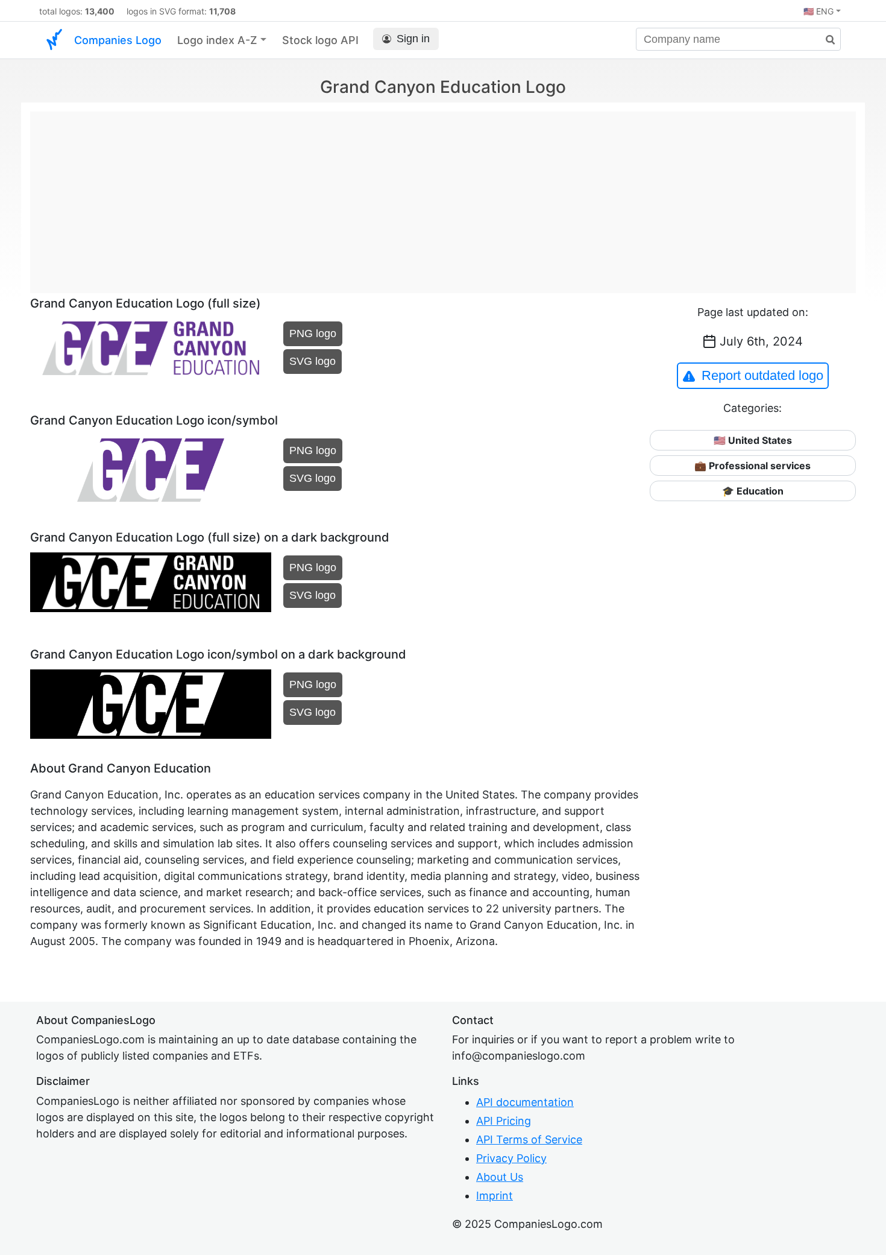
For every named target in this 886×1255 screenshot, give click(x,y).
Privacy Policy (511, 1158)
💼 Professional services (752, 466)
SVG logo (312, 361)
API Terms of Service (529, 1139)
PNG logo (312, 333)
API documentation (525, 1102)
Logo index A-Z (217, 40)
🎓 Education (753, 491)
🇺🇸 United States (753, 440)
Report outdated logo (762, 375)
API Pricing (503, 1120)
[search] (826, 40)
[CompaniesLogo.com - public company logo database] (54, 40)
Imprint (494, 1195)
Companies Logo (118, 40)
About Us (499, 1177)
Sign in (413, 39)
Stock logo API (320, 40)
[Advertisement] (443, 196)
